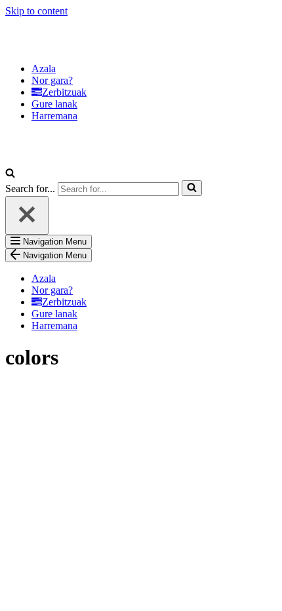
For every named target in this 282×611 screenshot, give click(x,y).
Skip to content (36, 10)
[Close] (27, 215)
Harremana (54, 115)
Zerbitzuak (64, 92)
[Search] (10, 174)
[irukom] (70, 46)
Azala (43, 68)
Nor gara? (52, 80)
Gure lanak (54, 103)
